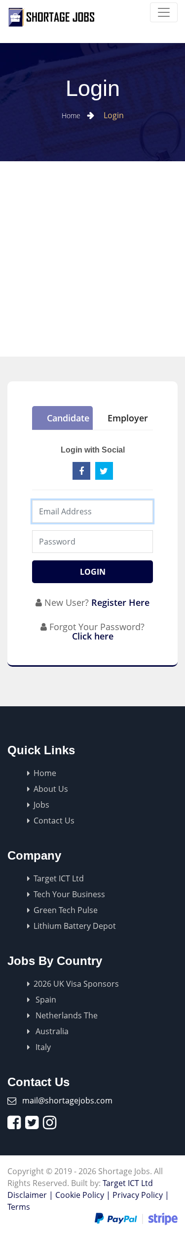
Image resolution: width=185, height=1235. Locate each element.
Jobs (41, 804)
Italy (42, 1047)
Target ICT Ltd (59, 878)
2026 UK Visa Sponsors (76, 983)
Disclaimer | (30, 1194)
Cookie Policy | (83, 1194)
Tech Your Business (69, 894)
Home (72, 115)
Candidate (68, 418)
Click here (92, 636)
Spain (45, 999)
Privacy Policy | (140, 1194)
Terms (18, 1206)
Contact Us (54, 820)
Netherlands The (66, 1015)
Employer (128, 418)
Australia (51, 1031)
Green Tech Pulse (66, 910)
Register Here (120, 602)
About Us (51, 788)
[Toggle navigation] (164, 12)
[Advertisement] (92, 259)
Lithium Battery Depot (75, 925)
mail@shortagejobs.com (67, 1100)
